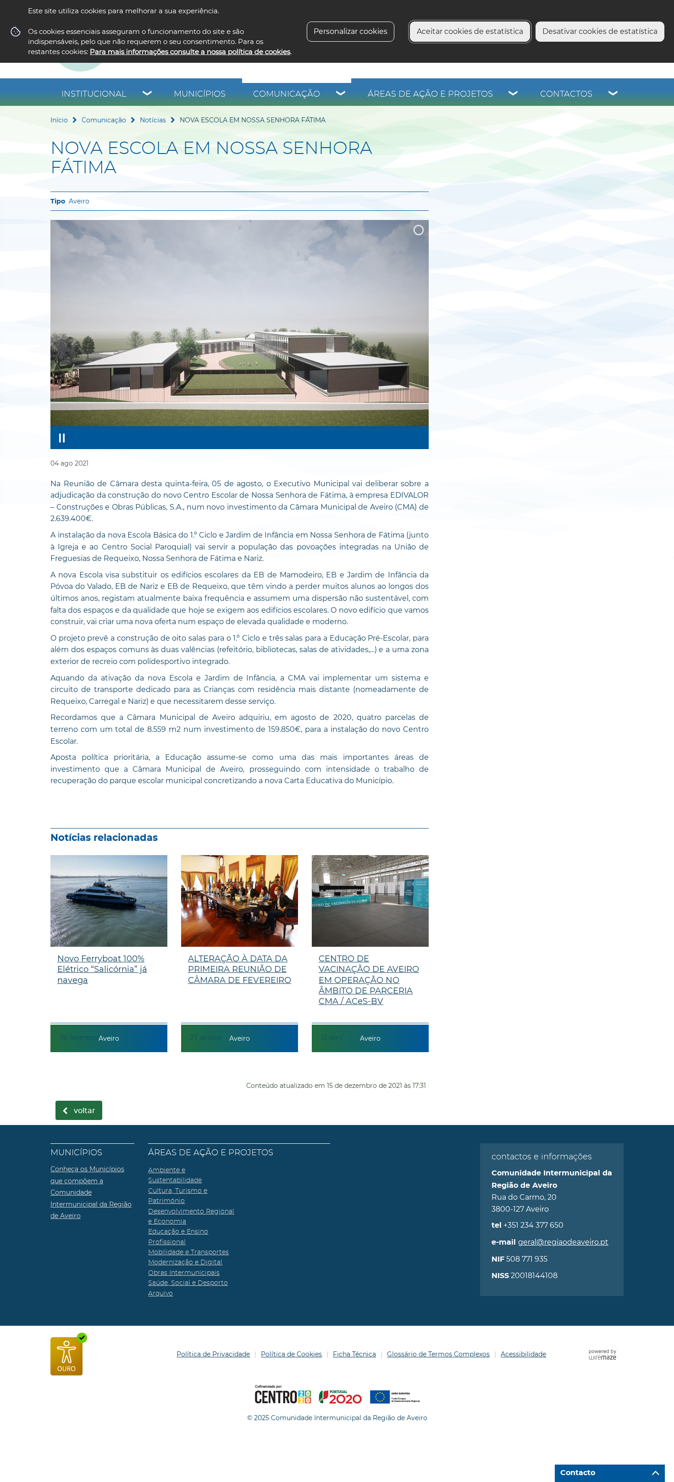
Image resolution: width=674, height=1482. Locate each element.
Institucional (94, 94)
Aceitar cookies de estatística (470, 31)
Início (59, 120)
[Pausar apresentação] (61, 437)
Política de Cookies (291, 1354)
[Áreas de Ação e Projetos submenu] (513, 94)
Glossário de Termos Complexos (438, 1354)
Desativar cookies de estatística (599, 31)
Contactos (566, 94)
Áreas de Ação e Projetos (430, 94)
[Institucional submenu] (148, 94)
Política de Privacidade (213, 1354)
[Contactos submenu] (613, 94)
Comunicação (286, 94)
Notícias (153, 120)
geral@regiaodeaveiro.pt (563, 1242)
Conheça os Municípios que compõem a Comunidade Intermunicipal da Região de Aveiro (91, 1192)
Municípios (200, 94)
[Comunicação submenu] (341, 94)
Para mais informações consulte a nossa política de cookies (190, 51)
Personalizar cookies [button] (350, 31)
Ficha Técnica (354, 1354)
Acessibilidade (523, 1354)
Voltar (84, 1110)
